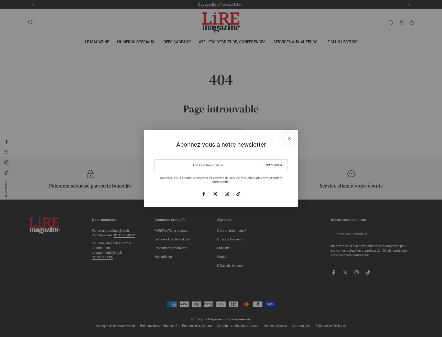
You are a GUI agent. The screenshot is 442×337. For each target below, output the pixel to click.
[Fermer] (289, 138)
